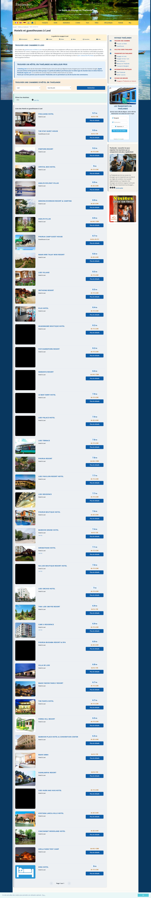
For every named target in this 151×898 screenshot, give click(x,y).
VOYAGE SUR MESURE (121, 78)
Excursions (86, 39)
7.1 (93, 547)
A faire (61, 39)
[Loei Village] (94, 279)
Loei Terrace (44, 440)
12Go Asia (119, 139)
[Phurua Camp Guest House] (94, 243)
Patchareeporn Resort (49, 349)
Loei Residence (45, 494)
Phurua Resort (45, 458)
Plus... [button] (43, 895)
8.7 (93, 235)
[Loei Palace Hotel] (94, 424)
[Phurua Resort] (94, 465)
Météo (73, 39)
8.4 (93, 307)
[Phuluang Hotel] (94, 120)
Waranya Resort (46, 372)
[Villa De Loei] (94, 672)
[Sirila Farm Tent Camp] (94, 852)
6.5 (93, 718)
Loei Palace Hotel (46, 418)
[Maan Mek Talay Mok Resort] (94, 261)
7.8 (93, 439)
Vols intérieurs (121, 61)
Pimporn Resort (45, 149)
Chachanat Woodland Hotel (51, 831)
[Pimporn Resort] (94, 155)
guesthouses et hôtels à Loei (33, 49)
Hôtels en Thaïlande (23, 27)
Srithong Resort (46, 290)
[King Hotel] (94, 873)
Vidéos (96, 22)
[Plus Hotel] (94, 315)
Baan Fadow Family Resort (50, 683)
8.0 (93, 371)
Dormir (36, 39)
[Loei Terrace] (94, 447)
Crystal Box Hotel (46, 167)
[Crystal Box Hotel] (94, 173)
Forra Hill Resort (46, 719)
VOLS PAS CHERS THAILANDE (123, 49)
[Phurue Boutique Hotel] (94, 518)
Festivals (120, 22)
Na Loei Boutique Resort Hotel (52, 566)
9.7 (93, 113)
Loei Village (43, 272)
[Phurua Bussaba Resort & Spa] (94, 649)
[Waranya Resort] (94, 378)
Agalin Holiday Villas (48, 183)
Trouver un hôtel (122, 44)
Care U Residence (46, 624)
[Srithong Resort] (94, 297)
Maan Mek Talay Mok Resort (51, 255)
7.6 (93, 511)
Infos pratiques (108, 22)
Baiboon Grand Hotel (48, 530)
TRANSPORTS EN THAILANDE (123, 53)
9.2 (93, 148)
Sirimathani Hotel (47, 548)
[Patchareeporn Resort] (94, 355)
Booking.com (22, 69)
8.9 (93, 182)
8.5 (93, 271)
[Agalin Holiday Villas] (94, 190)
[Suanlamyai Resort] (94, 776)
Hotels (55, 22)
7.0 (93, 565)
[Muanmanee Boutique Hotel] (94, 333)
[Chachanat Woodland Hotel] (94, 834)
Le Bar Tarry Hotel (47, 395)
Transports (45, 22)
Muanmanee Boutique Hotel (51, 326)
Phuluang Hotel (46, 114)
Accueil (15, 27)
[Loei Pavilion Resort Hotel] (94, 483)
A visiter (78, 22)
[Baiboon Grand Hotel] (94, 536)
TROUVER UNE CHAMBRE (122, 41)
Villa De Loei (44, 665)
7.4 (93, 529)
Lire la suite (119, 188)
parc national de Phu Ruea (85, 55)
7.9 (93, 394)
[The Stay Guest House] (94, 137)
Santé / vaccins (121, 75)
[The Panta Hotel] (94, 707)
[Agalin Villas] (94, 225)
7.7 (93, 475)
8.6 (93, 253)
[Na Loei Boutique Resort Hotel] (94, 572)
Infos (98, 39)
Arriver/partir (23, 39)
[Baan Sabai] (94, 758)
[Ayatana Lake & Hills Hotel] (94, 817)
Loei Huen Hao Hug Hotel (50, 790)
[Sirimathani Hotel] (94, 554)
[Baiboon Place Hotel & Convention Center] (94, 743)
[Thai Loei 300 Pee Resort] (94, 613)
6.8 (93, 664)
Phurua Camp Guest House (50, 237)
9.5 (93, 130)
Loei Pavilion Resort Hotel (50, 476)
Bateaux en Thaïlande (123, 63)
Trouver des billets (120, 130)
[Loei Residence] (94, 501)
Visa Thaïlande (121, 72)
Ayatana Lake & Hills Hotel (51, 813)
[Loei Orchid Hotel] (94, 595)
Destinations (66, 22)
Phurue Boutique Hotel (49, 512)
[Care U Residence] (94, 631)
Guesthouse (120, 46)
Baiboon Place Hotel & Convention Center (58, 737)
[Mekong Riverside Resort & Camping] (94, 207)
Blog (130, 22)
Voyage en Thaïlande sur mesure (126, 81)
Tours (87, 22)
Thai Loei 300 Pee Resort (49, 607)
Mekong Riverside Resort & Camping (55, 201)
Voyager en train (121, 56)
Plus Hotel (43, 308)
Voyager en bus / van (123, 59)
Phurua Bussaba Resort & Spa (52, 642)
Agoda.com (27, 73)
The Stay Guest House (48, 131)
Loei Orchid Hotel (46, 589)
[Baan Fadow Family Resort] (94, 690)
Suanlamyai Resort (47, 772)
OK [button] (143, 895)
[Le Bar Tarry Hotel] (94, 401)
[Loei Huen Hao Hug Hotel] (94, 794)
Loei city (36, 100)
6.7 (93, 682)
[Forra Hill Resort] (94, 725)
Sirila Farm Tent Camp (48, 849)
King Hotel (43, 867)
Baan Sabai (43, 755)
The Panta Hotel (46, 701)
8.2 (93, 325)
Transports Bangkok (123, 66)
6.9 (93, 605)
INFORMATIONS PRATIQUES (123, 69)
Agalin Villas (44, 219)
